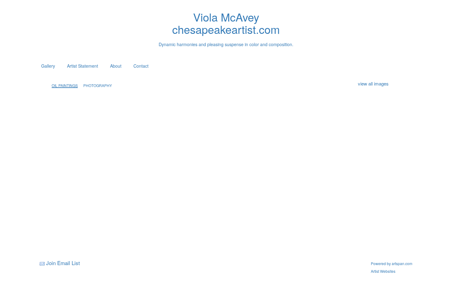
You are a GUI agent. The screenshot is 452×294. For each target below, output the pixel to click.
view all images (373, 83)
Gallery (48, 66)
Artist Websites (383, 271)
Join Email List (63, 263)
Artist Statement (82, 66)
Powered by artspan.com (391, 263)
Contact (141, 66)
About (115, 66)
